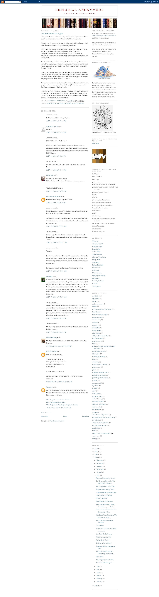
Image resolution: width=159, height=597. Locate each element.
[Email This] (74, 101)
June (98, 566)
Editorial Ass (96, 268)
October (99, 466)
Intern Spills (96, 249)
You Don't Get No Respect (104, 534)
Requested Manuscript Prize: (105, 489)
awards (94, 306)
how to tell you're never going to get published (65, 103)
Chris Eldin (50, 175)
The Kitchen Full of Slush (100, 423)
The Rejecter (96, 286)
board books (96, 312)
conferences (96, 320)
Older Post (85, 416)
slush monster (96, 407)
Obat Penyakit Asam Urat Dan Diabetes (58, 400)
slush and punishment (99, 404)
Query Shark (96, 260)
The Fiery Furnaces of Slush (104, 560)
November (100, 463)
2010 (96, 451)
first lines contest (97, 338)
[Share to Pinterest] (83, 101)
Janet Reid (95, 262)
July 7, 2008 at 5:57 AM (56, 297)
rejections (95, 386)
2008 (96, 457)
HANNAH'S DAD (51, 351)
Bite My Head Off (101, 498)
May (98, 569)
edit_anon (95, 143)
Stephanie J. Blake (52, 126)
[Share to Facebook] (81, 101)
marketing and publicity (100, 364)
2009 (96, 454)
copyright (95, 325)
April (98, 572)
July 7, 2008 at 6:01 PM (56, 332)
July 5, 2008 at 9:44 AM (56, 271)
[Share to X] (78, 101)
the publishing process (99, 425)
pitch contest (96, 367)
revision (94, 388)
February (100, 578)
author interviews (97, 304)
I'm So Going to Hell (98, 351)
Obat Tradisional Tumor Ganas (55, 402)
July (98, 475)
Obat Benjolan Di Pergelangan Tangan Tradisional (62, 405)
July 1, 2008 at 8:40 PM (56, 170)
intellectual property (98, 356)
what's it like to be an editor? (101, 433)
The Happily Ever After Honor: (105, 486)
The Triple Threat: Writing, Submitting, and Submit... (105, 552)
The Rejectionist (97, 244)
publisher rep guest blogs (100, 372)
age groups (95, 299)
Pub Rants (95, 270)
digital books (96, 330)
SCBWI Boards (97, 254)
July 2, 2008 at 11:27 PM (56, 242)
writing (94, 439)
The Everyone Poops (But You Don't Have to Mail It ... (105, 482)
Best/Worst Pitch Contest (104, 495)
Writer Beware (96, 273)
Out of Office (100, 525)
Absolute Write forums (99, 257)
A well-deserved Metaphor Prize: (106, 492)
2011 (96, 448)
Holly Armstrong (51, 337)
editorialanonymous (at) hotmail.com (104, 36)
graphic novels (97, 341)
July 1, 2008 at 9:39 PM (56, 202)
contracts (95, 322)
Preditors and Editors (98, 275)
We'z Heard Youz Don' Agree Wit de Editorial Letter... (106, 516)
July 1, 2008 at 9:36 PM (56, 191)
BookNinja (95, 278)
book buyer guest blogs (99, 314)
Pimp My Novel (97, 246)
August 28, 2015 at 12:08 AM (58, 408)
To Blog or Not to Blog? (103, 543)
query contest (96, 383)
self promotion (96, 396)
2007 (96, 585)
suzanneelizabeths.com (53, 196)
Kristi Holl (49, 276)
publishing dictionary (99, 375)
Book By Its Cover (98, 281)
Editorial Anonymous (80, 10)
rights (94, 391)
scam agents (96, 393)
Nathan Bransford (97, 265)
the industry (96, 420)
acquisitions (96, 296)
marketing (95, 362)
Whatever (95, 241)
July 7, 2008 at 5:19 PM (56, 318)
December (100, 460)
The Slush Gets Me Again (104, 563)
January (99, 581)
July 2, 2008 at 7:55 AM (56, 226)
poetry (94, 370)
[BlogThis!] (76, 101)
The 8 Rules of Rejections (100, 415)
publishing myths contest (100, 378)
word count (95, 436)
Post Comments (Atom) (57, 421)
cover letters (96, 328)
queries (94, 380)
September (100, 469)
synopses (95, 412)
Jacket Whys (96, 252)
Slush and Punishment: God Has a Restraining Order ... (106, 511)
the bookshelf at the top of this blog (103, 417)
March (99, 575)
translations (96, 428)
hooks (94, 344)
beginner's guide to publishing (102, 309)
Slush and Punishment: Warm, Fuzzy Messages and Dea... (105, 505)
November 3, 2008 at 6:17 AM (59, 382)
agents (94, 301)
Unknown (49, 387)
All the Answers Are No (103, 537)
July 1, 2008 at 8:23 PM (56, 156)
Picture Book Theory (102, 540)
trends (94, 431)
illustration (95, 354)
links (93, 359)
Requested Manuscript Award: (105, 478)
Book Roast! (100, 557)
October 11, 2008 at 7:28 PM (58, 346)
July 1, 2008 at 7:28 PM (56, 132)
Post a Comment (46, 413)
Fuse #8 (94, 283)
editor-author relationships (100, 336)
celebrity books (97, 317)
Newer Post (44, 416)
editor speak (96, 333)
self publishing (97, 399)
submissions (96, 409)
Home (65, 416)
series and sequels (97, 401)
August (99, 472)
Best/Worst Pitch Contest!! (104, 501)
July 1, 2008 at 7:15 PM (56, 121)
